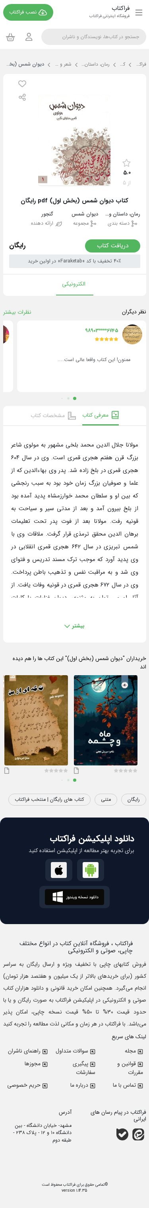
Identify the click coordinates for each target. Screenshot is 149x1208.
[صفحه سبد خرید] (10, 37)
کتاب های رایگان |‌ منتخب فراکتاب (49, 800)
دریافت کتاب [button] (112, 246)
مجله (130, 1051)
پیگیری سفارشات (84, 1068)
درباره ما (79, 1085)
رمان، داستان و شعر (122, 214)
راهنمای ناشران (24, 1051)
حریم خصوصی (24, 1085)
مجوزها (33, 1063)
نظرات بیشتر (17, 312)
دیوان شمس (85, 214)
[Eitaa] (138, 1134)
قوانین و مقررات (130, 1068)
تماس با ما (124, 1085)
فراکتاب (68, 1185)
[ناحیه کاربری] (29, 36)
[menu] (139, 12)
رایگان (134, 800)
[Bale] (122, 1134)
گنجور (47, 214)
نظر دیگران (134, 312)
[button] (22, 83)
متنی (106, 800)
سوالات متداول (72, 1051)
